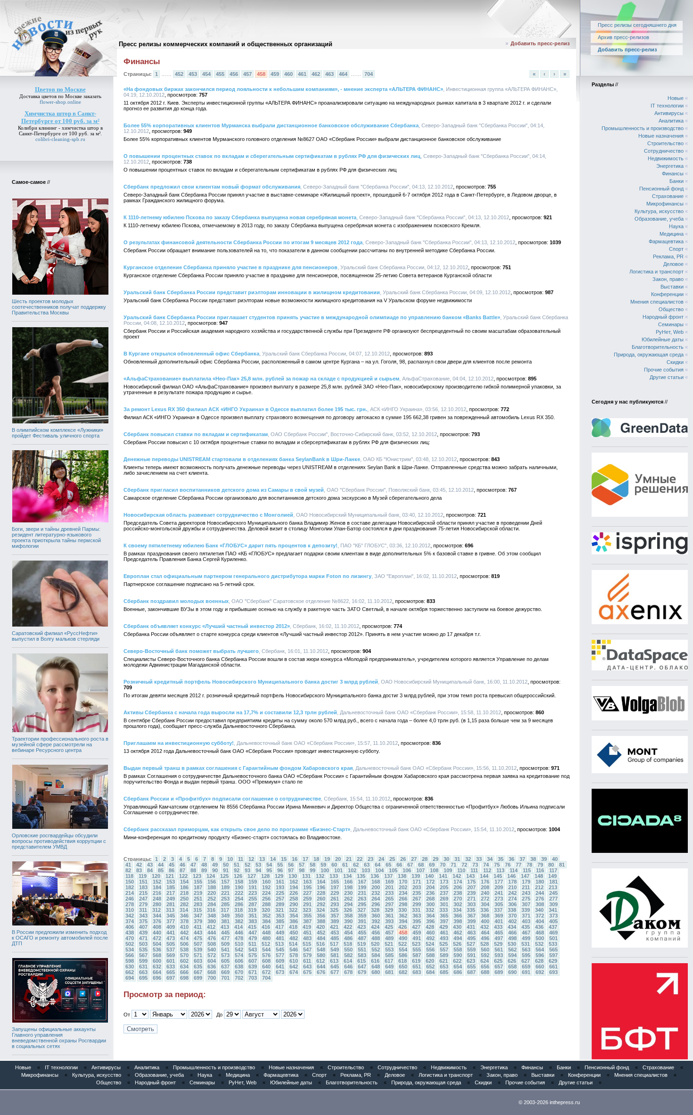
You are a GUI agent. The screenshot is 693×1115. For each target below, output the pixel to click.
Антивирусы (669, 113)
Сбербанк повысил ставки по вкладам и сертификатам (196, 434)
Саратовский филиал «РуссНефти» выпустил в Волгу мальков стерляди (55, 636)
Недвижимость (666, 158)
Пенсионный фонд (661, 188)
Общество (671, 309)
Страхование (668, 196)
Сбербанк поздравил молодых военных (176, 601)
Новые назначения (661, 136)
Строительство (665, 143)
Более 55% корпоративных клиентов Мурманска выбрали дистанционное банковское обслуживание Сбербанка (271, 125)
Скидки (675, 362)
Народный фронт (663, 317)
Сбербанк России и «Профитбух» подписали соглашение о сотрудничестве (222, 798)
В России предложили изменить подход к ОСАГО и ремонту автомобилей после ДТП (60, 937)
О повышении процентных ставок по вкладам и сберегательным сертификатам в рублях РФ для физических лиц (272, 156)
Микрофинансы (665, 203)
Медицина (672, 234)
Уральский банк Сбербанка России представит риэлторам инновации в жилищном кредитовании (252, 292)
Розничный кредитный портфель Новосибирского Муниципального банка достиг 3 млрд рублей (251, 682)
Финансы (673, 173)
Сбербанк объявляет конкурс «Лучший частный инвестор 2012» (207, 626)
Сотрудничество (664, 151)
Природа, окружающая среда (649, 354)
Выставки (672, 286)
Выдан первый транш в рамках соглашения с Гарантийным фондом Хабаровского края (238, 768)
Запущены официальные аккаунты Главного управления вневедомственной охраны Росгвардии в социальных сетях (59, 1037)
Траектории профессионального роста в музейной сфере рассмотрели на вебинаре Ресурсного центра (60, 744)
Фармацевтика (666, 241)
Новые (676, 98)
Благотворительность (658, 347)
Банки (676, 181)
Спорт (676, 249)
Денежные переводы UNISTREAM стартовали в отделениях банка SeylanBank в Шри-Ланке (242, 459)
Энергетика (670, 166)
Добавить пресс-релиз (540, 43)
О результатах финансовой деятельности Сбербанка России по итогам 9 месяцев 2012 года (243, 242)
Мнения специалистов (657, 302)
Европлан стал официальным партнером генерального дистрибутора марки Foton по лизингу (247, 576)
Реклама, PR (668, 256)
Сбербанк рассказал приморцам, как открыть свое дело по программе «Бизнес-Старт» (237, 829)
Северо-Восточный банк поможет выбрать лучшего (191, 651)
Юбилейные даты (663, 339)
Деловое (673, 264)
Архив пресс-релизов (623, 37)
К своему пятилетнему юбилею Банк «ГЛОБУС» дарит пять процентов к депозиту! (231, 545)
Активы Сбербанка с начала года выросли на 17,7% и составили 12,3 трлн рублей (230, 712)
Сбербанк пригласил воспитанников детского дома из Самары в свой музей (224, 490)
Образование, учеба (659, 219)
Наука (676, 226)
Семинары (671, 324)
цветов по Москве (61, 96)
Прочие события (664, 369)
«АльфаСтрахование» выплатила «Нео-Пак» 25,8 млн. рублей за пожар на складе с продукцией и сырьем (261, 378)
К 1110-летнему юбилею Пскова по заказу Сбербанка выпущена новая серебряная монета (240, 217)
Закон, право (668, 279)
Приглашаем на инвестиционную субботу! (179, 743)
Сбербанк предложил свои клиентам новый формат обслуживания (212, 187)
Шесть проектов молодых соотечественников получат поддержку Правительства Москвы (59, 306)
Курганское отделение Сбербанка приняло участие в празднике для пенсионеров (231, 267)
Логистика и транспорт (656, 271)
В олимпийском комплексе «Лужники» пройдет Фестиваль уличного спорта (57, 432)
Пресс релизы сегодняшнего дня (637, 25)
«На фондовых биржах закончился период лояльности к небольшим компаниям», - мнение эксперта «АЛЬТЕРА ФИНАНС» (283, 89)
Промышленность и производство (643, 128)
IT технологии (667, 105)
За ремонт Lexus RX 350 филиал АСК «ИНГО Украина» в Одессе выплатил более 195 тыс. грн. (245, 409)
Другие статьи (667, 377)
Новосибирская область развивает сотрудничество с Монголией (208, 515)
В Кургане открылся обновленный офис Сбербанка (191, 353)
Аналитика (671, 121)
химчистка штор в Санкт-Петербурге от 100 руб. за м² (61, 130)
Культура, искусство (659, 211)
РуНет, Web (670, 332)
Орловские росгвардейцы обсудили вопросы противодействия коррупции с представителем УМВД (59, 841)
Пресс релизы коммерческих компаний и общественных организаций (225, 44)
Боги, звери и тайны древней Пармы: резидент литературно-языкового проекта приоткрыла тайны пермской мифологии (56, 537)
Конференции (667, 294)
